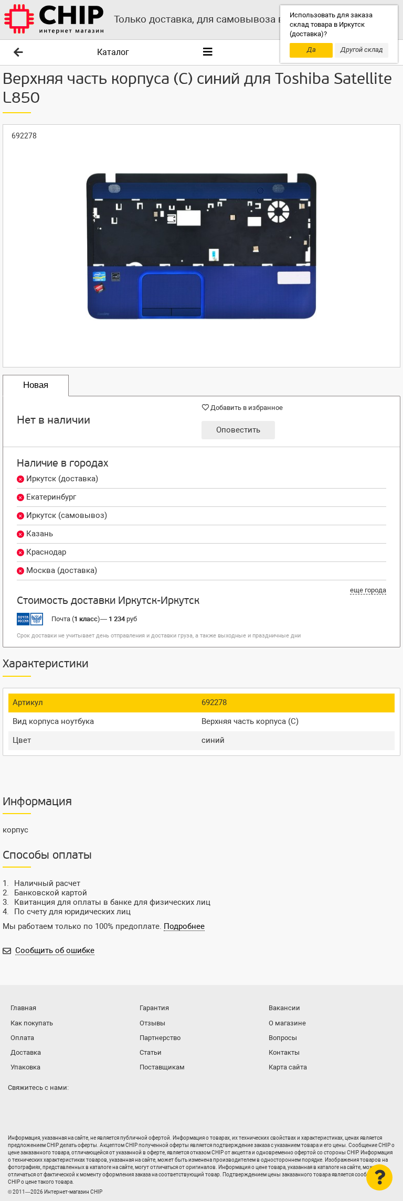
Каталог (113, 52)
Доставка (25, 1052)
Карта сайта (288, 1067)
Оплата (22, 1038)
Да (311, 49)
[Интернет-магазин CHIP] (54, 19)
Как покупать (31, 1023)
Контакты (284, 1052)
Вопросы (283, 1038)
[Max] (18, 1108)
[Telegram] (39, 1108)
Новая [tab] (35, 385)
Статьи (151, 1052)
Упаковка (25, 1067)
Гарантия (154, 1008)
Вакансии (284, 1008)
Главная (23, 1008)
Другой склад (362, 49)
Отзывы (152, 1023)
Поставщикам (162, 1067)
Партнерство (160, 1038)
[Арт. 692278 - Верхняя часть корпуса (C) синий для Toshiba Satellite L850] (201, 246)
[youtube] (60, 1108)
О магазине (287, 1023)
